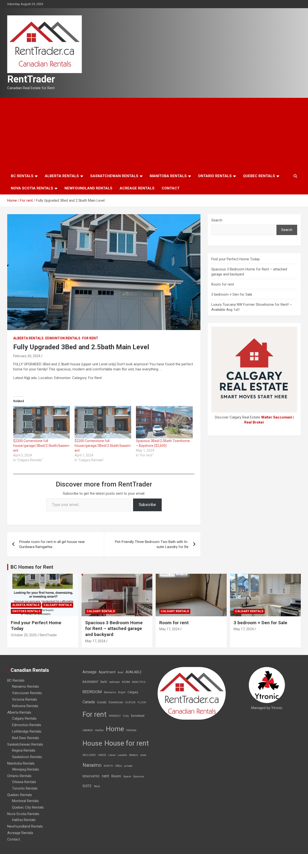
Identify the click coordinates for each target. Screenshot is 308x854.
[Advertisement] (154, 134)
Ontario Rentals (215, 176)
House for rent (126, 743)
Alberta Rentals (62, 176)
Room (116, 776)
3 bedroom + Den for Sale (231, 294)
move (143, 755)
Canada (89, 702)
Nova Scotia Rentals (32, 188)
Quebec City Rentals (28, 807)
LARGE (102, 755)
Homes (131, 730)
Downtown (116, 702)
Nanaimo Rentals (25, 686)
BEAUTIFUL (139, 682)
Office (118, 765)
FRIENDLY (115, 715)
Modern (133, 755)
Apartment (107, 672)
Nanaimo (92, 765)
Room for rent (222, 284)
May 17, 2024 (95, 641)
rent (105, 775)
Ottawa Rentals (24, 782)
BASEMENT (90, 682)
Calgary (133, 692)
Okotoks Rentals (26, 611)
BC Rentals (22, 176)
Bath (104, 682)
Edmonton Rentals (62, 338)
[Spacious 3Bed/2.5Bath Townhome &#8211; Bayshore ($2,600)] (164, 422)
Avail (120, 672)
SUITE (87, 786)
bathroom (114, 682)
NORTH (108, 765)
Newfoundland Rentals (88, 188)
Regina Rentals (23, 750)
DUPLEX (130, 702)
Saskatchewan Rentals (114, 176)
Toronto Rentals (25, 788)
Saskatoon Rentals (27, 757)
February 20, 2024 (26, 356)
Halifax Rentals (24, 820)
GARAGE (88, 730)
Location (122, 755)
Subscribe (147, 504)
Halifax (99, 730)
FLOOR (142, 702)
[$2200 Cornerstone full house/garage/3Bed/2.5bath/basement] (41, 422)
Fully (126, 715)
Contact (171, 188)
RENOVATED (91, 776)
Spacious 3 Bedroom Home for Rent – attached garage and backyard (114, 628)
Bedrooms (110, 692)
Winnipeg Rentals (25, 769)
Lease (112, 755)
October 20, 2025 (24, 635)
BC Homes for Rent (32, 567)
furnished (137, 715)
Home (115, 729)
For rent (90, 338)
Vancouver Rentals (27, 693)
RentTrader (31, 79)
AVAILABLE (133, 672)
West (97, 786)
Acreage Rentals (137, 188)
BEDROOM (92, 691)
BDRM (126, 682)
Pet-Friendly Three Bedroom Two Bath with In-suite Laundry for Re (151, 544)
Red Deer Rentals (25, 738)
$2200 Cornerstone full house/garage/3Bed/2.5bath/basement (41, 445)
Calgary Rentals (58, 605)
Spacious (138, 776)
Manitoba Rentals (168, 176)
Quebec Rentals (259, 176)
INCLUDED (89, 755)
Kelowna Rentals (25, 706)
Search (216, 220)
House (92, 743)
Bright (121, 692)
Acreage (89, 672)
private (128, 765)
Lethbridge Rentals (26, 731)
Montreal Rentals (25, 801)
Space (127, 776)
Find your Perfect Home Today (235, 259)
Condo (102, 702)
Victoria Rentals (24, 699)
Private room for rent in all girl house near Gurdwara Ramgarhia (52, 544)
